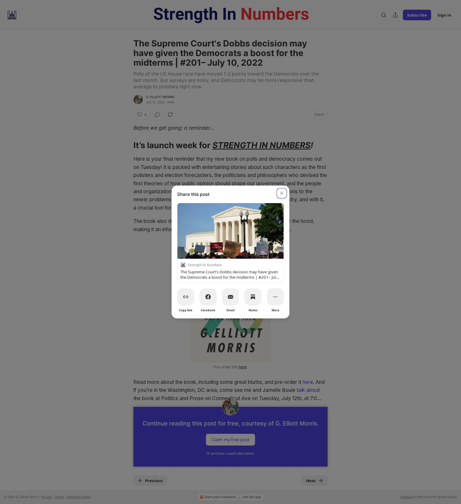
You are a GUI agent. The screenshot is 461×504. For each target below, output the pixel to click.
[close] (281, 193)
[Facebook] (208, 296)
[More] (275, 296)
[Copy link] (185, 296)
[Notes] (252, 296)
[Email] (230, 296)
